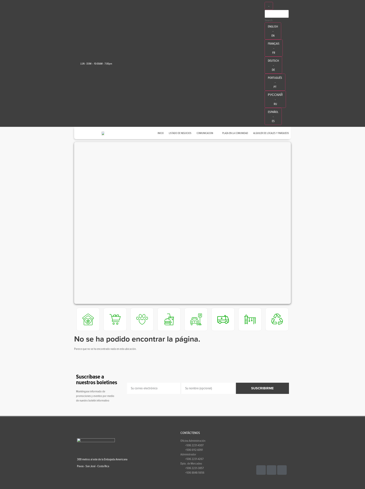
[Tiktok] (271, 470)
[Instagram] (282, 470)
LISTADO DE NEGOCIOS (180, 133)
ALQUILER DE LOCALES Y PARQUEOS (271, 133)
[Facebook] (261, 470)
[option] (273, 30)
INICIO (161, 133)
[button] (68, 223)
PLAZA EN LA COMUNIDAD (235, 133)
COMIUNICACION (205, 133)
